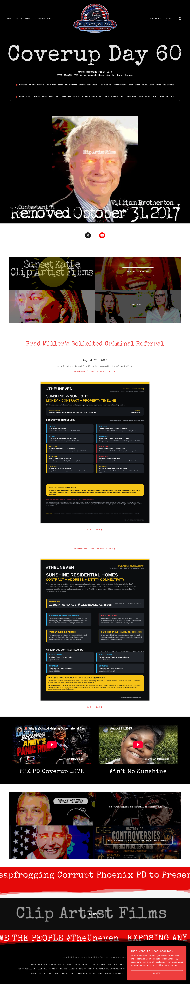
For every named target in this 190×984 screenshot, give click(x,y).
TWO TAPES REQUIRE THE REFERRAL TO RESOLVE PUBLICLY (138, 807)
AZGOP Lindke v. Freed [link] (81, 969)
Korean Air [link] (156, 18)
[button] (180, 18)
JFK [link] (115, 964)
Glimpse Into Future (138, 272)
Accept (156, 973)
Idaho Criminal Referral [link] (118, 973)
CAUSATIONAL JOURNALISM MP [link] (110, 969)
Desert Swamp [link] (23, 18)
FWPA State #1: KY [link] (41, 973)
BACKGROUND (95, 914)
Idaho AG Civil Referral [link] (89, 973)
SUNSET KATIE (138, 305)
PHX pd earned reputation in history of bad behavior (138, 840)
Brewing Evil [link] (104, 964)
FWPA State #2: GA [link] (63, 973)
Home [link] (9, 18)
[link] (95, 18)
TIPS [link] (92, 964)
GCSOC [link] (169, 18)
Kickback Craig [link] (71, 964)
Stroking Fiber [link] (43, 18)
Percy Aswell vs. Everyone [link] (32, 969)
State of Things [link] (58, 969)
